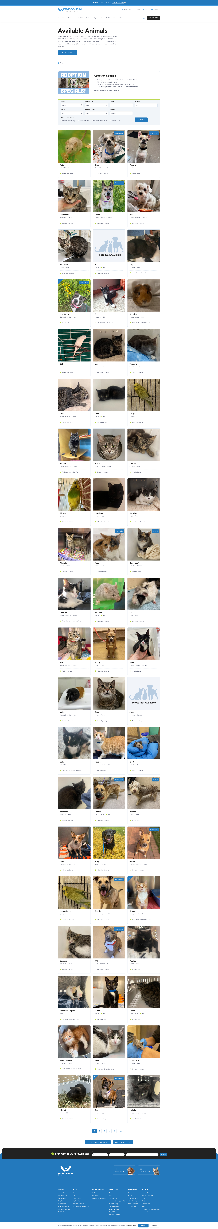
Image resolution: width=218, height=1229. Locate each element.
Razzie (63, 463)
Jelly (132, 264)
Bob (96, 314)
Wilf (96, 961)
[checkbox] (68, 121)
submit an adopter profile (97, 1142)
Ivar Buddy (64, 314)
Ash (61, 662)
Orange (133, 911)
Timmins (133, 364)
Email (127, 1151)
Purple (97, 1011)
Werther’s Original (67, 1011)
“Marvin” (133, 812)
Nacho (132, 1011)
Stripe (97, 215)
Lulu (96, 364)
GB (131, 613)
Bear (97, 1110)
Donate (155, 18)
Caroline (133, 513)
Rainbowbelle (66, 1060)
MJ (96, 264)
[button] (96, 105)
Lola (62, 762)
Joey (132, 712)
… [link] (109, 1131)
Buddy (97, 662)
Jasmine (63, 613)
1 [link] (94, 1131)
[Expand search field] (143, 18)
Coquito (133, 314)
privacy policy (132, 1225)
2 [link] (99, 1131)
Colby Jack (134, 1060)
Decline (154, 1225)
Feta (62, 165)
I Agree (143, 1225)
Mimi (132, 662)
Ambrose (64, 264)
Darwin (98, 911)
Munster (98, 613)
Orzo (97, 414)
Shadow (133, 961)
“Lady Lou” (134, 563)
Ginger (132, 414)
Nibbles (98, 762)
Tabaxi (97, 563)
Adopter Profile (67, 53)
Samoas (63, 961)
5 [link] (114, 1131)
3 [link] (104, 1131)
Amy (97, 712)
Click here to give (118, 2)
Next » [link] (121, 1131)
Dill (61, 364)
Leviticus (99, 513)
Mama (97, 463)
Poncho (133, 165)
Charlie (98, 812)
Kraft (132, 762)
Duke (62, 414)
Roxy (97, 861)
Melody (133, 1110)
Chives (63, 513)
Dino (97, 165)
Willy (62, 712)
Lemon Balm (65, 911)
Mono (62, 861)
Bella (132, 215)
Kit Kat (63, 1110)
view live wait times (123, 1142)
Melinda (63, 563)
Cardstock (64, 215)
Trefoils (133, 463)
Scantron (64, 812)
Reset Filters (141, 120)
